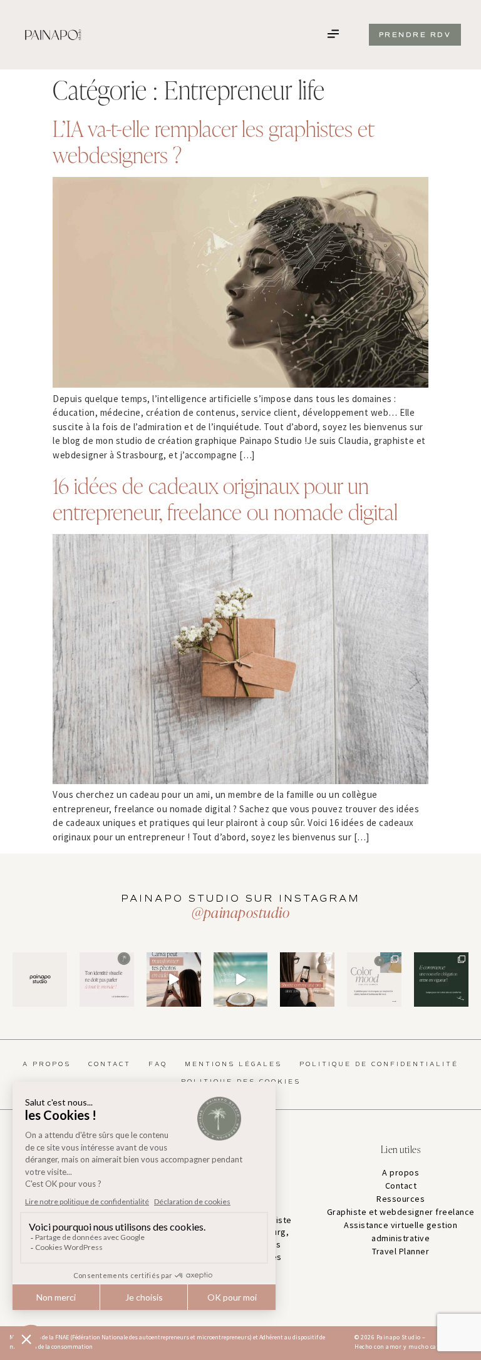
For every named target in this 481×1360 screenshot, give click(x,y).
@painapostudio (240, 912)
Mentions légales (233, 1064)
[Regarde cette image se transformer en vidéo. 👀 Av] (174, 979)
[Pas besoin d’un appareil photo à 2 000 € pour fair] (307, 979)
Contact (109, 1064)
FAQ (157, 1064)
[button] (333, 34)
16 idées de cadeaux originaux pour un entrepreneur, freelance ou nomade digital (225, 497)
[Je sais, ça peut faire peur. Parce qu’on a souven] (107, 979)
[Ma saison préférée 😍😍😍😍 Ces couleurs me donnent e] (241, 979)
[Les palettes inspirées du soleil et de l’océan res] (374, 979)
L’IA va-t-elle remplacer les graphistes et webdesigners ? (213, 140)
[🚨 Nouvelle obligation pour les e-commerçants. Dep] (441, 979)
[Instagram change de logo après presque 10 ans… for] (40, 979)
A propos (47, 1064)
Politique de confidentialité (378, 1064)
